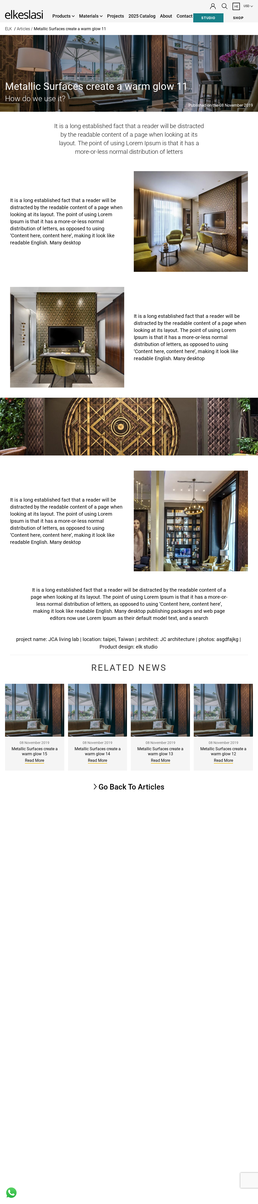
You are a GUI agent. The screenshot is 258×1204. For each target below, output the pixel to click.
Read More (34, 760)
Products (61, 16)
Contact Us (188, 16)
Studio (208, 18)
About (166, 16)
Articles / (25, 28)
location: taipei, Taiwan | (110, 639)
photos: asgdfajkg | (220, 639)
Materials (89, 16)
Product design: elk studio (128, 647)
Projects (115, 16)
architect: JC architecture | (167, 639)
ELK (8, 28)
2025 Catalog (141, 16)
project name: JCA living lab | (48, 639)
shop (238, 18)
